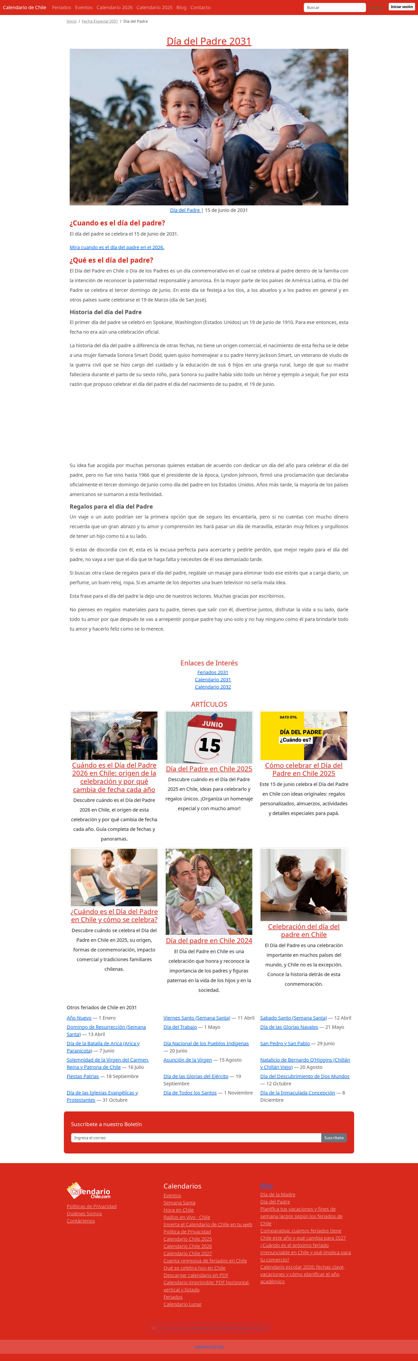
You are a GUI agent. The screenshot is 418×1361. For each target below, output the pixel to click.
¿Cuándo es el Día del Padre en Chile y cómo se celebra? (114, 915)
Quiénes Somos (84, 1213)
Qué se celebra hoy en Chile (194, 1268)
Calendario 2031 (213, 679)
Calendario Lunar (183, 1304)
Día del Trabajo (180, 1027)
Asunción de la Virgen (188, 1060)
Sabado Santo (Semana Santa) (293, 1018)
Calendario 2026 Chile (209, 1347)
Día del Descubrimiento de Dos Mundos (305, 1076)
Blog (181, 7)
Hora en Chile (179, 1210)
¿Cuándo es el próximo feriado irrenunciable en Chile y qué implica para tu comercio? (305, 1252)
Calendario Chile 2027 (188, 1253)
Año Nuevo (79, 1018)
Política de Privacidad (187, 1231)
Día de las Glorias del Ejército (196, 1076)
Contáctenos (81, 1220)
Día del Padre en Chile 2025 (209, 768)
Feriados (61, 7)
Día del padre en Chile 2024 (209, 940)
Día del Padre (275, 1201)
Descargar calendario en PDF (196, 1275)
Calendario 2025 (154, 7)
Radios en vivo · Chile (187, 1217)
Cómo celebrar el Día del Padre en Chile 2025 (304, 769)
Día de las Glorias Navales (289, 1027)
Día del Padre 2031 (209, 41)
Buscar (377, 7)
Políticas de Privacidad (92, 1206)
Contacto (200, 7)
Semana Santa (179, 1202)
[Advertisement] (209, 427)
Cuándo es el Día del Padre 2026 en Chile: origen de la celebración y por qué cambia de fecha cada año (114, 777)
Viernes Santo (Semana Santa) (197, 1018)
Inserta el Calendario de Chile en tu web (208, 1224)
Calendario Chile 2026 (188, 1246)
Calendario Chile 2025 (188, 1239)
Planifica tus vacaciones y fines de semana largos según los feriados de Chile (301, 1216)
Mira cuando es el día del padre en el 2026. (117, 247)
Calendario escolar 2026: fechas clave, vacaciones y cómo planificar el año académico (302, 1274)
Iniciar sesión (402, 6)
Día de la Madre (277, 1194)
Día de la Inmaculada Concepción (297, 1092)
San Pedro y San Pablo (285, 1043)
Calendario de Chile (24, 7)
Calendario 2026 (115, 7)
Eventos (84, 7)
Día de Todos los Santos (190, 1092)
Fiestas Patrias (83, 1076)
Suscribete (334, 1137)
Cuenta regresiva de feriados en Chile (205, 1260)
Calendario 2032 (213, 687)
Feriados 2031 (212, 672)
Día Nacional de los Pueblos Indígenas (206, 1043)
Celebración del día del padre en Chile (304, 930)
